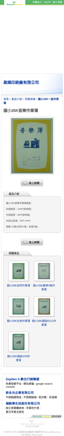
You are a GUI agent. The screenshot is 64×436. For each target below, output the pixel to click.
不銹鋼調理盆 (13, 397)
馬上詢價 (34, 183)
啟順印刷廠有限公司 (21, 82)
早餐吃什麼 (32, 408)
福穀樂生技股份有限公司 (23, 403)
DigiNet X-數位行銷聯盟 (22, 379)
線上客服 (57, 2)
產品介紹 (16, 99)
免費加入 (37, 2)
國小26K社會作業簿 (18, 321)
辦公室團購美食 (15, 408)
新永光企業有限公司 (20, 392)
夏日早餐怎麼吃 (15, 412)
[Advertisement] (32, 39)
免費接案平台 (13, 383)
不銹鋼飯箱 (30, 397)
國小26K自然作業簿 (18, 285)
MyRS (47, 2)
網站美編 (28, 383)
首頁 (6, 99)
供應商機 (30, 99)
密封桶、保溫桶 (48, 397)
